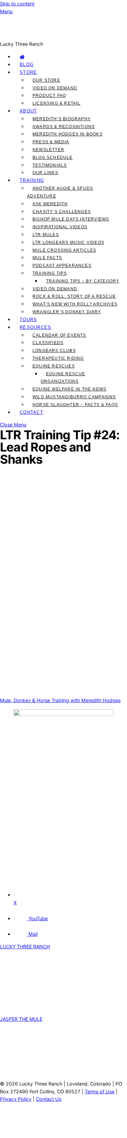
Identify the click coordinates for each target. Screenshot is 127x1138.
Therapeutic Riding (58, 358)
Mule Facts (47, 257)
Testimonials (50, 165)
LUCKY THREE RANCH (25, 946)
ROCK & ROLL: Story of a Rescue (74, 296)
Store (28, 72)
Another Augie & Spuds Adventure (60, 192)
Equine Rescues (54, 366)
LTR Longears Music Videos (68, 242)
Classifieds (48, 342)
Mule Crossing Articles (64, 250)
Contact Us (48, 1099)
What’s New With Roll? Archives (75, 304)
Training (32, 180)
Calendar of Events (59, 335)
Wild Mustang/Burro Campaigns (74, 397)
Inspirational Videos (60, 227)
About (28, 110)
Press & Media (51, 142)
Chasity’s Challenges (62, 211)
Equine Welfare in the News (69, 389)
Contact (31, 412)
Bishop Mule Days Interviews (71, 219)
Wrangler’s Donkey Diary (67, 312)
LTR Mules (46, 234)
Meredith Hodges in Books (68, 134)
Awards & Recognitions (64, 126)
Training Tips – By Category (82, 281)
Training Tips (50, 273)
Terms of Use (99, 1091)
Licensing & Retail (57, 103)
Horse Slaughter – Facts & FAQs (75, 404)
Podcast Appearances (62, 265)
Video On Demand (55, 88)
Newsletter (48, 149)
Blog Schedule (53, 157)
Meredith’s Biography (62, 119)
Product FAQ (49, 95)
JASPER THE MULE (21, 1019)
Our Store (46, 80)
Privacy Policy (15, 1099)
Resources (35, 327)
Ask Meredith (50, 204)
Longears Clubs (54, 350)
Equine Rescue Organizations (63, 378)
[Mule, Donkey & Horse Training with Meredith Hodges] (63, 36)
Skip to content (17, 3)
